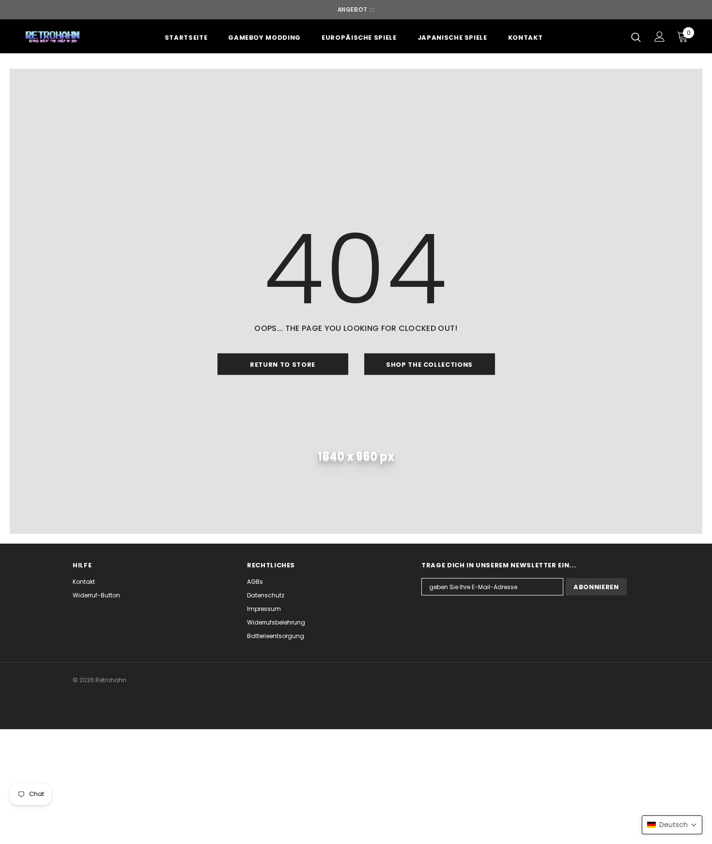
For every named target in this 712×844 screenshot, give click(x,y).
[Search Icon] (636, 37)
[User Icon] (659, 36)
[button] (672, 825)
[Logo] (53, 36)
